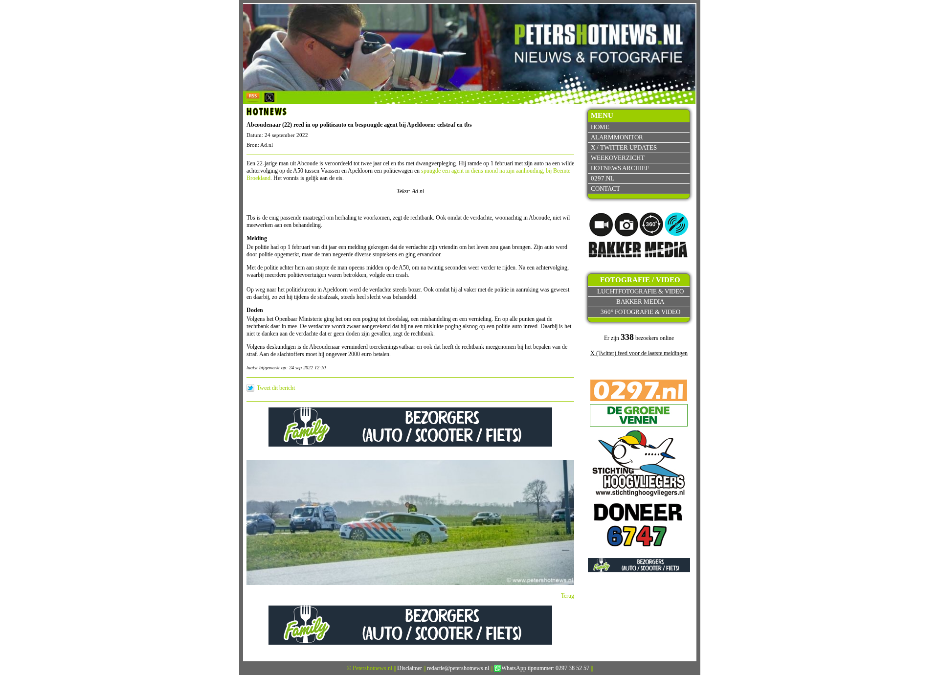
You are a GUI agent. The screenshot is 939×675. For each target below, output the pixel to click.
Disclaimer (409, 668)
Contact (605, 188)
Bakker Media (640, 301)
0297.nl (602, 178)
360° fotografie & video (640, 311)
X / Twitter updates (624, 147)
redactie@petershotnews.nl (458, 668)
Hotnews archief (620, 168)
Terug (567, 595)
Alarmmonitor (617, 137)
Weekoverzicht (618, 157)
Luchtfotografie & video (640, 291)
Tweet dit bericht (276, 387)
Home (600, 127)
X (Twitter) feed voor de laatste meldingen (639, 353)
